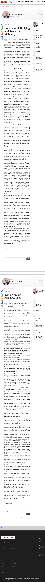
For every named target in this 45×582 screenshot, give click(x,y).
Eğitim (2, 566)
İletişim (42, 555)
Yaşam (2, 573)
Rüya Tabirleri (14, 565)
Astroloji (13, 566)
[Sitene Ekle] (15, 542)
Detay (34, 580)
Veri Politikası (3, 550)
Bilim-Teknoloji (3, 572)
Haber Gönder (13, 550)
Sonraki (1, 527)
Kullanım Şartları (13, 547)
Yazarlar (7, 6)
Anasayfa (3, 6)
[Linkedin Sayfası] (9, 542)
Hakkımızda (3, 547)
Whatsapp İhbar (13, 548)
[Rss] (11, 542)
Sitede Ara (14, 560)
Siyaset (31, 1)
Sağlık (2, 568)
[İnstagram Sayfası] (5, 542)
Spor (1, 569)
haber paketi (2, 580)
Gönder (28, 258)
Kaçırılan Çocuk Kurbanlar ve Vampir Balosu (39, 70)
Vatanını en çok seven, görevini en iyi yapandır (39, 58)
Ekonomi (27, 1)
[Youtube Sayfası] (7, 542)
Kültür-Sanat (3, 571)
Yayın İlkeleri (3, 548)
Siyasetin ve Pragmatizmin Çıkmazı (38, 39)
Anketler (13, 562)
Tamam (38, 580)
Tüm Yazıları (41, 24)
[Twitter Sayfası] (3, 542)
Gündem (18, 1)
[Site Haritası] (13, 542)
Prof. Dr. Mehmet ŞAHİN (14, 6)
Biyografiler (14, 563)
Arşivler (40, 549)
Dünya (22, 1)
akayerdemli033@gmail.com (14, 16)
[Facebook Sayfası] (1, 542)
